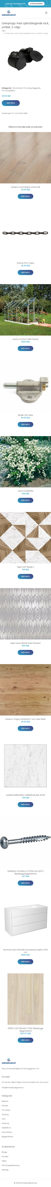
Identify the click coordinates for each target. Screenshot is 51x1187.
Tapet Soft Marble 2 (25, 567)
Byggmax (36, 88)
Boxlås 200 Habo (25, 415)
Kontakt (5, 1156)
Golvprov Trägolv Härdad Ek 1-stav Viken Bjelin (25, 719)
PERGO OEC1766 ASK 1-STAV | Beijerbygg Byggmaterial (25, 1029)
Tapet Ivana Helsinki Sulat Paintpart (25, 643)
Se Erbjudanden (36, 4)
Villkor (4, 1161)
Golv (4, 1119)
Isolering (5, 1123)
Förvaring (27, 88)
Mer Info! (11, 103)
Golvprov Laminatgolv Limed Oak (25, 187)
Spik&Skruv (6, 1128)
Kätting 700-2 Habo (25, 263)
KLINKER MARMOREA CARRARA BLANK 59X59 (25, 795)
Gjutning (5, 1114)
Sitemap (5, 1170)
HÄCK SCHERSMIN (25, 491)
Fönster (5, 1105)
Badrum (5, 1101)
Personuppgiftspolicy (10, 1165)
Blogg (4, 1152)
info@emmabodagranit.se (12, 1087)
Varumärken (17, 88)
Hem (4, 31)
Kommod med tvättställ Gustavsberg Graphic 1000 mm (25, 951)
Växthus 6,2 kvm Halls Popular (25, 339)
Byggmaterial (7, 1136)
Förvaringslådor (8, 90)
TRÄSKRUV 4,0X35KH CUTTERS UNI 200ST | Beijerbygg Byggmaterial (25, 872)
